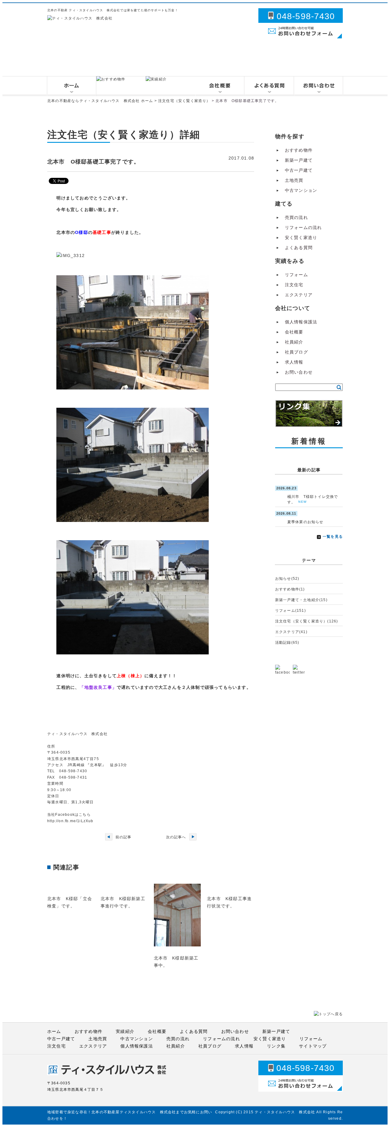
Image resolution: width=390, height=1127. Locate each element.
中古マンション (301, 190)
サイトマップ (313, 1046)
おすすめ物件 (299, 150)
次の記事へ (176, 837)
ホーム (54, 1031)
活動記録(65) (287, 642)
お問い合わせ (299, 372)
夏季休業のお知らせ (305, 522)
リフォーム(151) (290, 610)
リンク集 (276, 1046)
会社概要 (294, 331)
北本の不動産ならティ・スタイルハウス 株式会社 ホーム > (102, 101)
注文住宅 (294, 284)
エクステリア (299, 294)
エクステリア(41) (291, 632)
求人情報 (294, 362)
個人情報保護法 (301, 321)
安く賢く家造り (301, 237)
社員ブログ (296, 352)
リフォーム (296, 274)
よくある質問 (299, 247)
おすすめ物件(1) (290, 589)
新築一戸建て (299, 160)
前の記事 (123, 837)
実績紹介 (125, 1031)
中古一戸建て (299, 170)
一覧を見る (333, 536)
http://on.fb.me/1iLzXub (70, 821)
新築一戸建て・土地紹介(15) (301, 600)
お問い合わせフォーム (301, 1091)
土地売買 (294, 180)
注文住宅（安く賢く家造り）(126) (306, 621)
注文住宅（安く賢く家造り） (184, 101)
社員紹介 (294, 342)
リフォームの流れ (303, 227)
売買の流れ (296, 217)
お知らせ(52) (287, 578)
